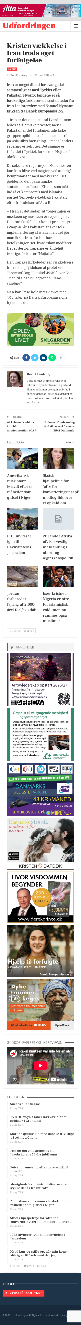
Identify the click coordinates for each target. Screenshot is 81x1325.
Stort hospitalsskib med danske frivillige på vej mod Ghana (42, 1136)
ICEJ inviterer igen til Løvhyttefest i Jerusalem (37, 1237)
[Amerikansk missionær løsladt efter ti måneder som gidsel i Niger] (22, 459)
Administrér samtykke (23, 1293)
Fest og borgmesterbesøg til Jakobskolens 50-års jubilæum (33, 1153)
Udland (12, 69)
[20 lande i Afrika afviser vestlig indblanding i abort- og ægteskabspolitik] (58, 519)
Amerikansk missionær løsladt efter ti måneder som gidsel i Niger (40, 1203)
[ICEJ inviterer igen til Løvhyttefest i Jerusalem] (22, 519)
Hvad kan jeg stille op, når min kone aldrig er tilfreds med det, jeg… (38, 1253)
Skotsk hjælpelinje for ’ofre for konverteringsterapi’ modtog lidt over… (41, 1220)
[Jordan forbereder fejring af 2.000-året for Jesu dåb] (22, 576)
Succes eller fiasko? (25, 1104)
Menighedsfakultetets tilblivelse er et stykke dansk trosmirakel (39, 1186)
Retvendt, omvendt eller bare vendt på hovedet (39, 1169)
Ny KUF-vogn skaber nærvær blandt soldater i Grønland (38, 1119)
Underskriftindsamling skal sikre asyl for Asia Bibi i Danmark (59, 426)
